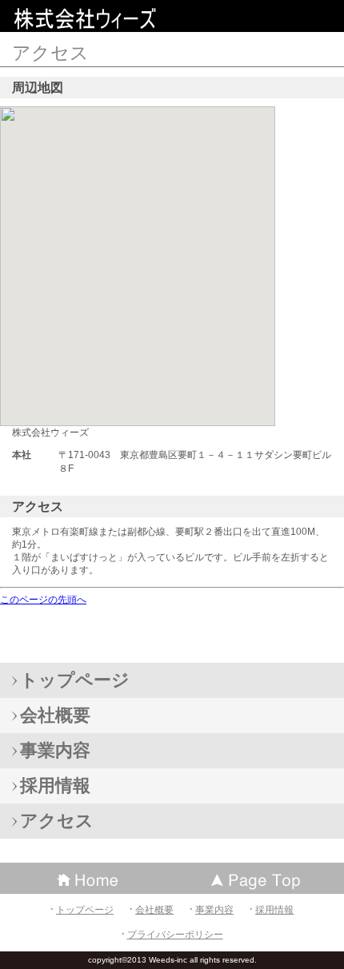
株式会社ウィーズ (128, 19)
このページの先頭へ (43, 599)
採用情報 (274, 909)
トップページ (85, 909)
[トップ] (258, 878)
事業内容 (214, 909)
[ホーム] (86, 878)
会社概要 (154, 909)
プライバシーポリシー (175, 934)
